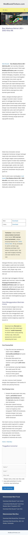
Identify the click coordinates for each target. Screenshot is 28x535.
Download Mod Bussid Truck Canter (13, 501)
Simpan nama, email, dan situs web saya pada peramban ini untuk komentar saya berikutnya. (14, 481)
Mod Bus (9, 442)
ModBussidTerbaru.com (14, 4)
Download (15, 221)
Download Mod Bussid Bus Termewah (14, 518)
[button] (25, 10)
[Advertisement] (14, 48)
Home (4, 442)
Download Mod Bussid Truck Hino (12, 509)
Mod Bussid (5, 64)
